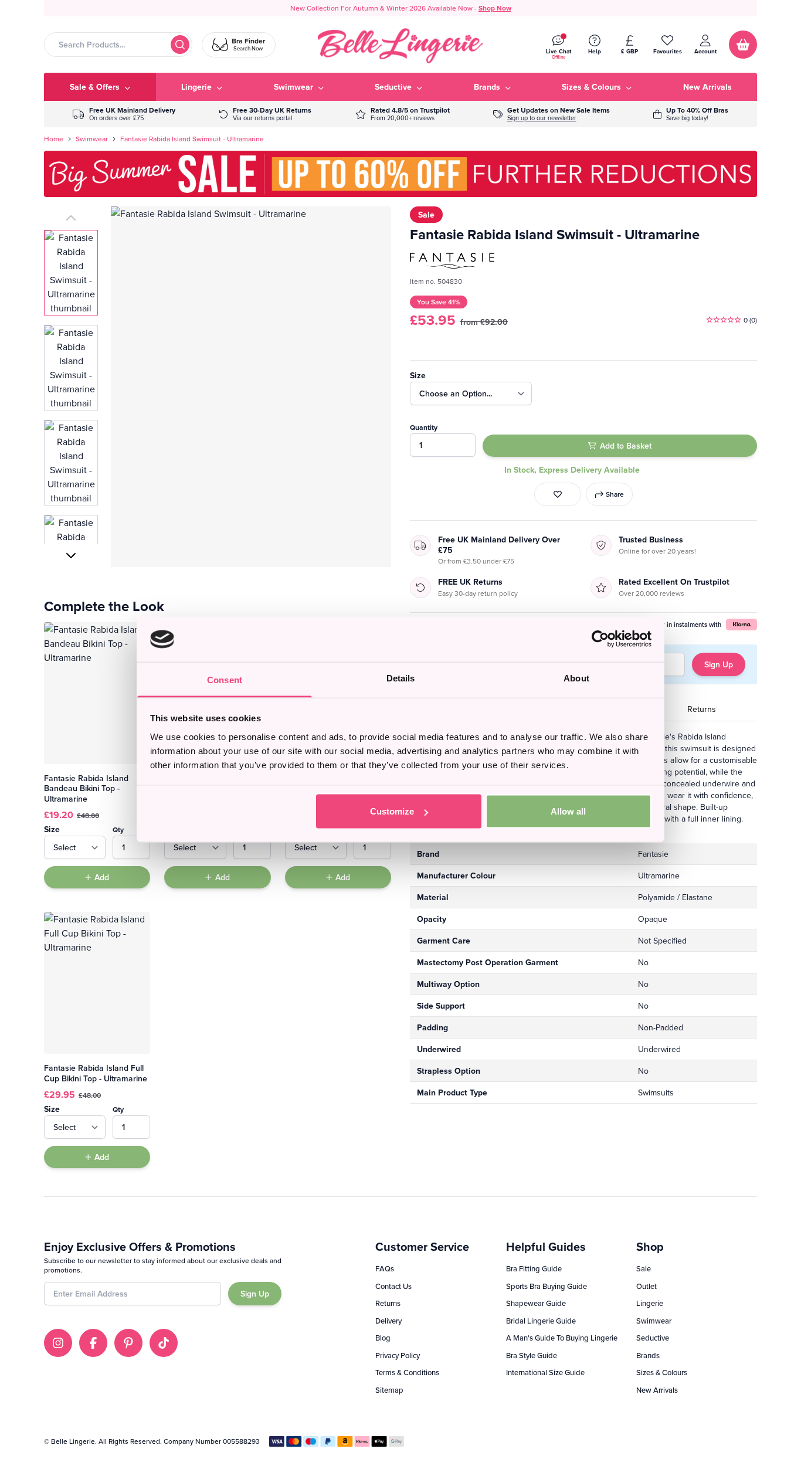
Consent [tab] (224, 679)
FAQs (384, 1268)
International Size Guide (545, 1372)
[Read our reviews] (402, 114)
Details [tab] (400, 678)
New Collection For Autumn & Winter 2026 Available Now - (400, 8)
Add (101, 877)
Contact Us (393, 1286)
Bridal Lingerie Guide (541, 1320)
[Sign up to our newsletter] (551, 114)
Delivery (388, 1320)
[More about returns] (265, 114)
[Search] (180, 44)
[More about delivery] (124, 114)
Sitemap (389, 1390)
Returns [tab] (701, 709)
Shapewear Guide (536, 1303)
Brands (648, 1355)
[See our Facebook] (93, 1343)
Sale (643, 1268)
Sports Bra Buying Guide (546, 1286)
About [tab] (576, 678)
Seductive (652, 1337)
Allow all (568, 811)
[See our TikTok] (164, 1343)
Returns (387, 1303)
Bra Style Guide (531, 1355)
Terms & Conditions (407, 1372)
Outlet (646, 1286)
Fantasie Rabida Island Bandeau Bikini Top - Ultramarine (86, 788)
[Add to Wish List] (557, 494)
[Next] (71, 555)
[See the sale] (690, 114)
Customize (392, 811)
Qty (118, 829)
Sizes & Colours (661, 1372)
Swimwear (92, 139)
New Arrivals (657, 1390)
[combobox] (118, 44)
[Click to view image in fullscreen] (251, 386)
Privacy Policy (397, 1355)
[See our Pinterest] (128, 1343)
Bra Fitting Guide (534, 1268)
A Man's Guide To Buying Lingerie (561, 1337)
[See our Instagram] (58, 1343)
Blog (383, 1337)
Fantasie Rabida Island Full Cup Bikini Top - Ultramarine (95, 1073)
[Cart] (743, 44)
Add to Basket (625, 446)
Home (53, 139)
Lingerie (649, 1303)
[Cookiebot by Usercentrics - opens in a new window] (600, 639)
